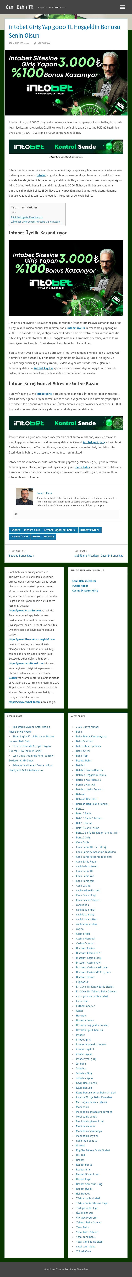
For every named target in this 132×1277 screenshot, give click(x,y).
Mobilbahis (82, 1107)
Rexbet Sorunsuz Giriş (89, 1184)
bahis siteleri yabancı (88, 746)
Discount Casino (85, 948)
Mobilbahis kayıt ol (87, 1135)
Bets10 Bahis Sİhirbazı (89, 818)
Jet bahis (81, 1063)
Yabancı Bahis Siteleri (89, 1222)
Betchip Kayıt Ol (85, 784)
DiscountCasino (85, 977)
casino (80, 929)
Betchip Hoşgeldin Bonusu (91, 775)
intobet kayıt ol (43, 368)
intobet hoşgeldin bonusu (60, 530)
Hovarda (81, 1015)
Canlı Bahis (82, 842)
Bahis (79, 731)
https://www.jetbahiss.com (25, 610)
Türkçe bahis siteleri (88, 1198)
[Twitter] (15, 514)
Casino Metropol (85, 938)
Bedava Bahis (84, 760)
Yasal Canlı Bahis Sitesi (89, 1241)
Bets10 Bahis (83, 813)
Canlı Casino (83, 885)
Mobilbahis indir (85, 1126)
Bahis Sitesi (83, 751)
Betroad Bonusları (86, 799)
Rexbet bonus (84, 1164)
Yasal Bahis (82, 1227)
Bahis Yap (82, 755)
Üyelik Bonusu (84, 1212)
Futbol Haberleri (85, 1006)
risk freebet (83, 1193)
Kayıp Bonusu (84, 1087)
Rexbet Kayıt (83, 1179)
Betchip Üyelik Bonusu (89, 789)
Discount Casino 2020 (88, 953)
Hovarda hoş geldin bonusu (92, 1025)
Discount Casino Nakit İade (92, 967)
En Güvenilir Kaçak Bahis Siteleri (95, 986)
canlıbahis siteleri (86, 924)
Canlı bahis (82, 467)
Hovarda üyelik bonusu (89, 1030)
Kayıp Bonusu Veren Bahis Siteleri (96, 1092)
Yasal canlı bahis (86, 1237)
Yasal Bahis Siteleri (87, 1232)
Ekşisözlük (82, 981)
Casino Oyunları (85, 943)
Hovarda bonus (85, 1020)
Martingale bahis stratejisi (91, 1102)
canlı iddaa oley (85, 914)
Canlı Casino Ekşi (86, 895)
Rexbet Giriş (83, 1169)
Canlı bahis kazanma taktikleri (94, 856)
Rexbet (80, 1160)
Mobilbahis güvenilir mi (90, 1121)
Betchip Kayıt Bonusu (88, 779)
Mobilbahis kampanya (89, 1131)
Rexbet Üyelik (84, 1188)
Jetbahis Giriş (84, 1073)
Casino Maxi (83, 933)
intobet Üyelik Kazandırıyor (28, 217)
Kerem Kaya (44, 43)
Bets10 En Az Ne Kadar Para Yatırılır (97, 832)
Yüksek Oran (83, 1251)
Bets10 (80, 808)
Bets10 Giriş (83, 837)
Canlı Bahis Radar (86, 861)
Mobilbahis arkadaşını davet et (94, 1111)
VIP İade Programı (86, 1217)
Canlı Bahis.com (85, 880)
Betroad (80, 794)
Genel (79, 1010)
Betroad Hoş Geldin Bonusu (92, 803)
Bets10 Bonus (84, 823)
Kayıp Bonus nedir (86, 1083)
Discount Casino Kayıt (88, 962)
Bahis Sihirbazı (85, 741)
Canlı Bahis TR (19, 7)
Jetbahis (81, 1068)
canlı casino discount (88, 890)
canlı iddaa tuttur (86, 919)
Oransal (80, 1145)
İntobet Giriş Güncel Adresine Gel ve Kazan (37, 221)
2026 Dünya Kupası (87, 726)
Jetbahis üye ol (84, 1078)
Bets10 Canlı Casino (87, 828)
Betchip (80, 765)
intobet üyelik (76, 328)
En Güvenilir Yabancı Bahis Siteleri (96, 991)
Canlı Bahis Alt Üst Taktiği (91, 847)
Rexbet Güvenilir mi (87, 1174)
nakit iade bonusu (86, 1140)
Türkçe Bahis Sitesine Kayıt (92, 1203)
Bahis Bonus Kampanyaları (91, 736)
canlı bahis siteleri (86, 866)
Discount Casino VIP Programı (93, 972)
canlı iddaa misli (85, 909)
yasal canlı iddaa (85, 1246)
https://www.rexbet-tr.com (25, 702)
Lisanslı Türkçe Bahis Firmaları (94, 1097)
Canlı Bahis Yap (85, 876)
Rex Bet (80, 1155)
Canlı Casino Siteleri (88, 900)
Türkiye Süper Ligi (86, 1208)
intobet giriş (44, 393)
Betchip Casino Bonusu (89, 770)
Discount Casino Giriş (88, 957)
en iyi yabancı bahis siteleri (92, 996)
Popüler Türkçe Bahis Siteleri (93, 1150)
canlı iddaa (82, 904)
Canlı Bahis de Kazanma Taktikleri (96, 852)
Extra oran (82, 1001)
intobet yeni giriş (94, 442)
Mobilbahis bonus (86, 1116)
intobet (41, 175)
